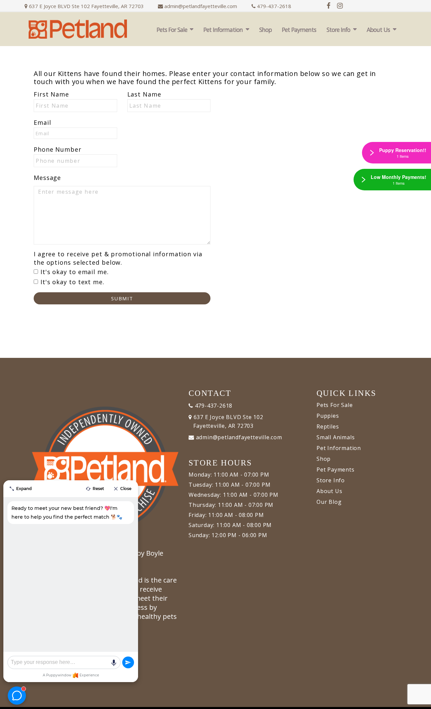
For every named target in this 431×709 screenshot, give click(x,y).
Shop (265, 30)
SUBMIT (122, 298)
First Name (51, 94)
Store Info (338, 30)
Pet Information (223, 30)
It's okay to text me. (72, 282)
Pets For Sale (172, 30)
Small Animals (336, 437)
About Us (378, 30)
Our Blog (329, 502)
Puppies (328, 415)
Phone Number (57, 149)
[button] (419, 701)
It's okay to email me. (74, 271)
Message (47, 177)
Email (42, 122)
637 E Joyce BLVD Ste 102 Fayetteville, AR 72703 (86, 6)
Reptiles (328, 426)
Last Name (144, 94)
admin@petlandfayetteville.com (200, 6)
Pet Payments (299, 30)
